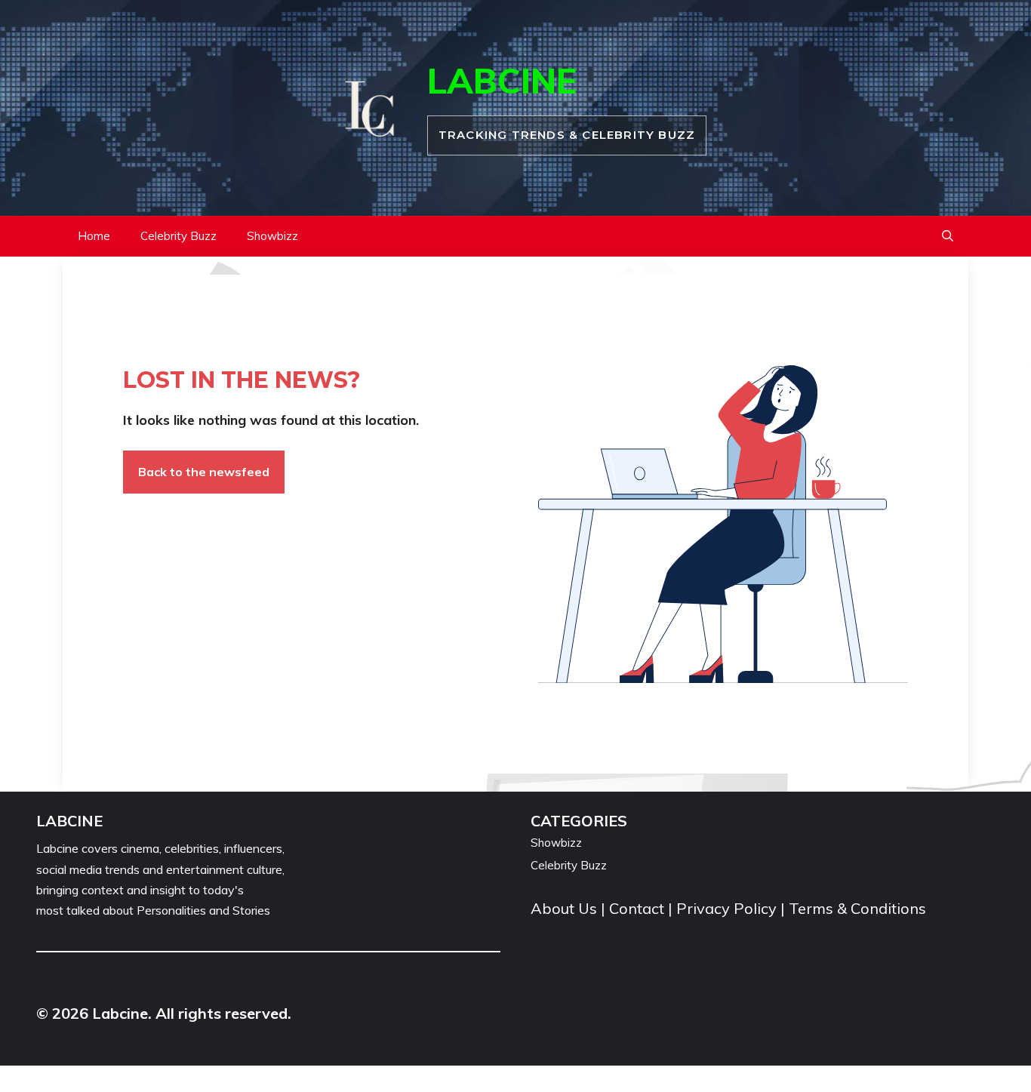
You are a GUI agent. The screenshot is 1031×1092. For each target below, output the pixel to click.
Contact (636, 908)
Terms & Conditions (857, 908)
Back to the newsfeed (203, 471)
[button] (947, 236)
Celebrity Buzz (178, 236)
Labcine (502, 81)
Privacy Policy (726, 908)
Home (94, 236)
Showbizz (272, 236)
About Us (566, 908)
